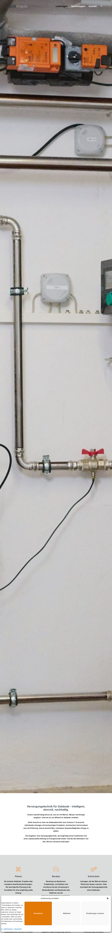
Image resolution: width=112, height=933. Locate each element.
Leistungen (61, 6)
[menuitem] (61, 6)
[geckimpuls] (18, 6)
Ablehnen (66, 913)
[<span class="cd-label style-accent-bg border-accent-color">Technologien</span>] (108, 466)
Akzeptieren (38, 913)
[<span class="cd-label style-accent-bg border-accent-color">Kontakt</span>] (108, 469)
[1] (52, 790)
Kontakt (93, 6)
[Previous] (3, 396)
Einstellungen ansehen (95, 913)
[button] (108, 898)
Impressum (18, 929)
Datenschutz (8, 929)
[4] (60, 790)
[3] (57, 790)
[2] (54, 790)
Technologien (78, 6)
